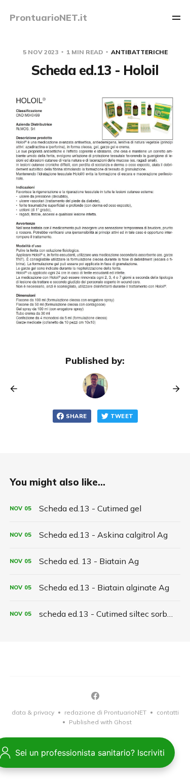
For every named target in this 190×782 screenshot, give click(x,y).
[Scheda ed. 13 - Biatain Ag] (95, 561)
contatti (168, 712)
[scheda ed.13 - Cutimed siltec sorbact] (95, 614)
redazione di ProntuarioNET (105, 712)
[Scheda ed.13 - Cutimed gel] (95, 509)
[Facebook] (95, 696)
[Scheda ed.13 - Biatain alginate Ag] (95, 588)
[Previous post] (17, 388)
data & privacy (33, 712)
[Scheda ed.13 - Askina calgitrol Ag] (95, 535)
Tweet (122, 416)
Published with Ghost (100, 722)
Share (76, 416)
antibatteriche (139, 52)
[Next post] (172, 388)
